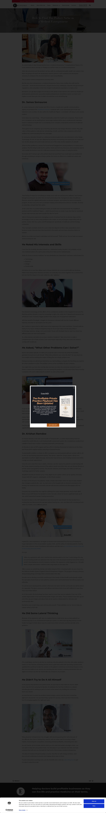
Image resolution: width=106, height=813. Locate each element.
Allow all (94, 801)
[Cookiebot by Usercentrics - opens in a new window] (9, 810)
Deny (94, 805)
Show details (22, 810)
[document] (53, 406)
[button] (74, 387)
